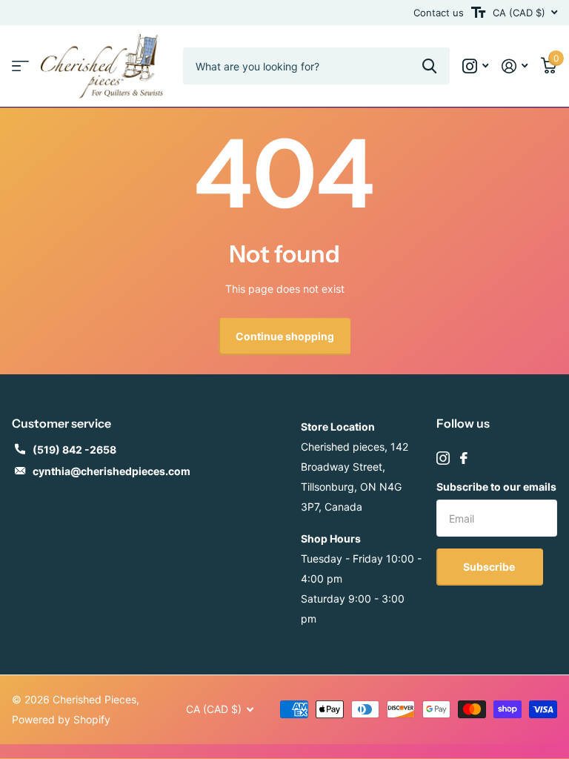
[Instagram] (443, 458)
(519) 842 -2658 (74, 449)
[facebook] (463, 458)
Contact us (438, 13)
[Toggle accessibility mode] (478, 12)
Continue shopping (285, 336)
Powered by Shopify (61, 719)
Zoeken (429, 65)
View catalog (20, 66)
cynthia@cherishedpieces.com (111, 471)
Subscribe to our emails (496, 486)
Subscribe (490, 566)
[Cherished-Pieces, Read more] (475, 66)
